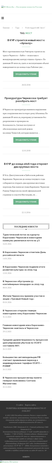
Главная (6, 27)
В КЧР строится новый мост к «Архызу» (26, 42)
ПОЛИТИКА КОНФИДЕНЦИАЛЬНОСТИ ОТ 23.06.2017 (26, 409)
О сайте (19, 405)
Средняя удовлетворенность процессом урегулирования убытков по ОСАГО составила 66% (25, 343)
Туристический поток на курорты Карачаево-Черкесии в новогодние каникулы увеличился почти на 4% (22, 237)
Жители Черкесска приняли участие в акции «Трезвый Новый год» (24, 297)
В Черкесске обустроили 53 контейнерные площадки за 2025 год (23, 283)
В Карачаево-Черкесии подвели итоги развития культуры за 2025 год (24, 268)
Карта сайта (30, 405)
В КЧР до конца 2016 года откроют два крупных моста (26, 165)
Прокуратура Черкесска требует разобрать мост (26, 100)
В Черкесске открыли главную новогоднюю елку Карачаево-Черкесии (25, 312)
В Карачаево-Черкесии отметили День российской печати (24, 253)
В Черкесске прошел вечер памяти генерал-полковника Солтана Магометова (22, 381)
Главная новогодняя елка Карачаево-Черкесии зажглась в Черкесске (24, 326)
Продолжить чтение (26, 74)
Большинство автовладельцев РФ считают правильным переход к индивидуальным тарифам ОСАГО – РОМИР (22, 361)
